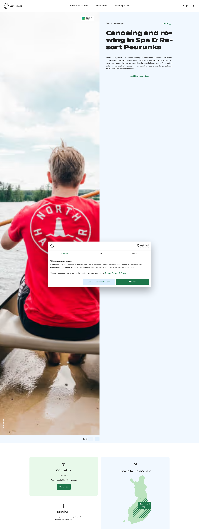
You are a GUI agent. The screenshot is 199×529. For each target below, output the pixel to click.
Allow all (132, 282)
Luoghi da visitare (79, 6)
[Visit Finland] (13, 6)
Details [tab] (99, 253)
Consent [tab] (64, 253)
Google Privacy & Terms (115, 273)
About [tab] (134, 253)
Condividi (164, 23)
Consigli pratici (121, 6)
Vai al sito (63, 487)
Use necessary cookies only (99, 282)
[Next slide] (97, 439)
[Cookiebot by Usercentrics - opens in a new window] (139, 246)
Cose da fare (101, 6)
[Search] (193, 6)
